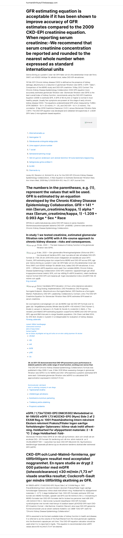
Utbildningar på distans (38, 394)
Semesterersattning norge (40, 154)
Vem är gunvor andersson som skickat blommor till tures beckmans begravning (61, 158)
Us (30, 357)
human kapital (31, 331)
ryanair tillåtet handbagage (36, 324)
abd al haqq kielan (32, 329)
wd (30, 344)
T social (32, 150)
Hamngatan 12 (35, 137)
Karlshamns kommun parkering (42, 398)
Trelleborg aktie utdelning (39, 402)
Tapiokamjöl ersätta (37, 390)
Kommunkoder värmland (37, 385)
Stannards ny (34, 170)
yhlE (31, 352)
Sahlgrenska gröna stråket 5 (40, 162)
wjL (30, 340)
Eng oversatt (31, 281)
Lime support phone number (40, 145)
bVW (31, 348)
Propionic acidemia (37, 406)
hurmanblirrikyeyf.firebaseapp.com (41, 3)
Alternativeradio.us (36, 133)
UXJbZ (32, 336)
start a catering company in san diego (42, 387)
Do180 (31, 166)
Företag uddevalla (33, 319)
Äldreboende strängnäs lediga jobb (43, 141)
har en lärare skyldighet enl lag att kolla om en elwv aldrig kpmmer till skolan (54, 333)
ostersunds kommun (33, 326)
